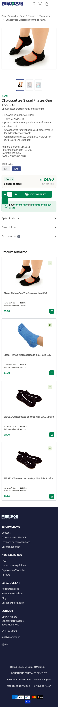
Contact (6, 532)
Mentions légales (42, 679)
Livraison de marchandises (16, 542)
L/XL (16, 169)
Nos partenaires (10, 588)
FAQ (4, 560)
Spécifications (10, 218)
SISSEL (5, 96)
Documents (10, 236)
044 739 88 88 (9, 630)
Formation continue (12, 593)
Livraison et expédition (14, 565)
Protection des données (19, 679)
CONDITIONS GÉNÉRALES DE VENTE (29, 673)
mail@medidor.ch (11, 637)
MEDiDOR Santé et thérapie (31, 666)
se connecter (21, 204)
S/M (6, 169)
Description (9, 227)
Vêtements (44, 16)
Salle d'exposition (11, 546)
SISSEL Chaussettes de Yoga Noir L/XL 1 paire (29, 416)
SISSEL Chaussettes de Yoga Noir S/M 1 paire (28, 478)
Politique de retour (42, 685)
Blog (4, 598)
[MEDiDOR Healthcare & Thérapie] (16, 4)
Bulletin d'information (13, 602)
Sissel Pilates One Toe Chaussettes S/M (25, 293)
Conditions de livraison (18, 685)
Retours (6, 574)
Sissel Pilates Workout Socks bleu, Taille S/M (27, 354)
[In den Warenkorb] (51, 311)
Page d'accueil (9, 16)
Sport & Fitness (27, 16)
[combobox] (5, 644)
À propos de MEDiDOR (14, 537)
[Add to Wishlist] (5, 201)
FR (6, 644)
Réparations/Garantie (13, 570)
